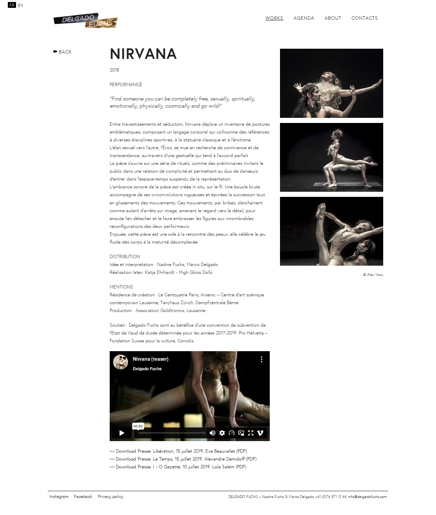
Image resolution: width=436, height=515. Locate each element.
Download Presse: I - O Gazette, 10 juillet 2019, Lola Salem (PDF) (181, 466)
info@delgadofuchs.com (367, 496)
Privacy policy (110, 496)
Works (274, 18)
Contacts (365, 18)
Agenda (304, 18)
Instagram (58, 496)
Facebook (83, 496)
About (333, 18)
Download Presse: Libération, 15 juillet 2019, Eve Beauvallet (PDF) (181, 451)
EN (21, 5)
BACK (64, 51)
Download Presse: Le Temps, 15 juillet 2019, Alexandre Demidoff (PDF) (186, 458)
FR (12, 5)
